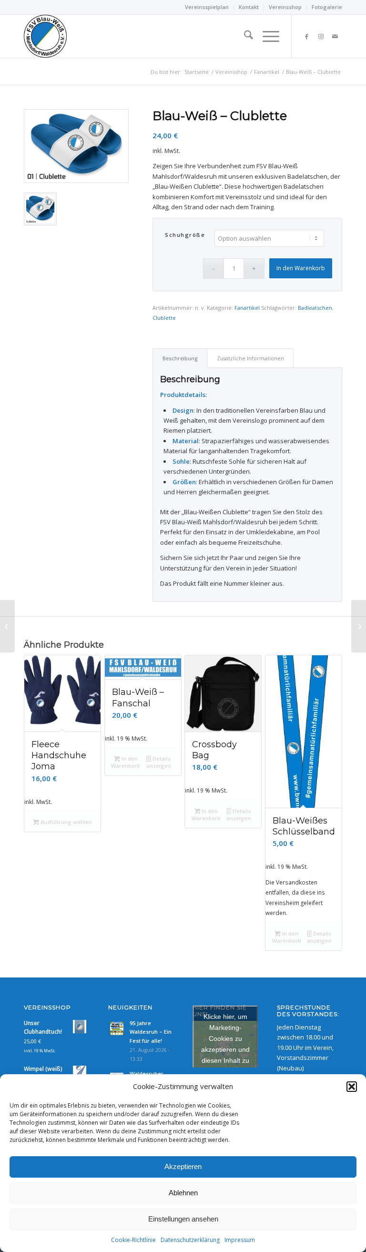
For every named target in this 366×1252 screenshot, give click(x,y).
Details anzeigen (158, 762)
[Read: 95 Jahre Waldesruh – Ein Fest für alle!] (116, 1028)
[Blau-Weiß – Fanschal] (7, 626)
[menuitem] (207, 7)
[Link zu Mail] (335, 36)
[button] (351, 1086)
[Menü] (266, 36)
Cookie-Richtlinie (133, 1240)
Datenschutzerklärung (190, 1240)
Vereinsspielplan (207, 6)
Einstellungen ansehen (183, 1219)
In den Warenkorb (300, 268)
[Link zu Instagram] (321, 36)
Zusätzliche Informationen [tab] (250, 358)
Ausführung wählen (65, 821)
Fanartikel (247, 307)
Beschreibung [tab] (180, 358)
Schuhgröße (185, 234)
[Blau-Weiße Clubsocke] (358, 626)
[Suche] (243, 36)
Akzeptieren (183, 1166)
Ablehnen (183, 1193)
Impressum (239, 1240)
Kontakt (249, 6)
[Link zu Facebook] (306, 36)
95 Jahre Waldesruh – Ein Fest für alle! (151, 1032)
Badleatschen (315, 307)
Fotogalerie (327, 6)
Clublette (164, 317)
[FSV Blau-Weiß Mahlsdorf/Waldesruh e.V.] (45, 36)
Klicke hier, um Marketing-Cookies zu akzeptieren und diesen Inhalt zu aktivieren (225, 1044)
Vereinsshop (285, 6)
